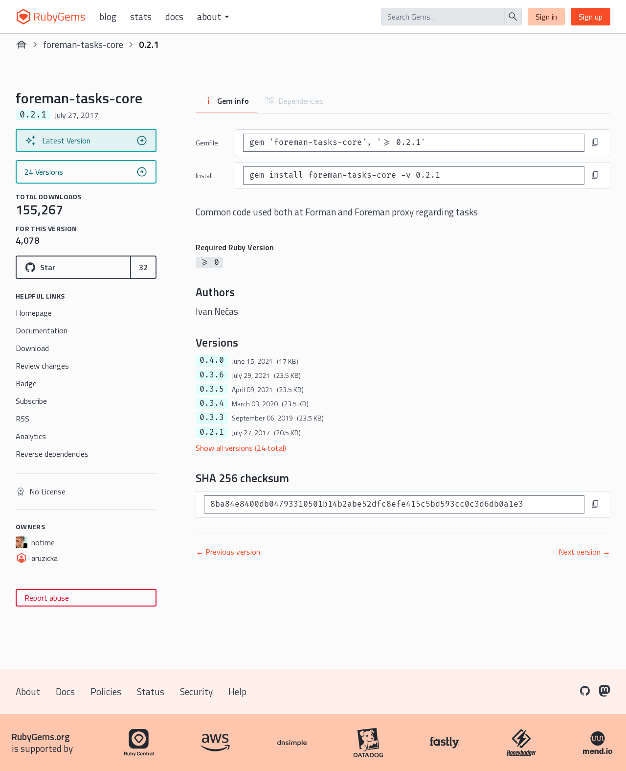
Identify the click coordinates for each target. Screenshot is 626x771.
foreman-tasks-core (83, 44)
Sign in (546, 17)
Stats (141, 16)
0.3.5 (212, 389)
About (28, 691)
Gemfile (207, 143)
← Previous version (228, 552)
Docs (174, 16)
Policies (105, 691)
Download (32, 348)
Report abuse (46, 598)
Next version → (584, 552)
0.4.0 (212, 360)
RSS (22, 418)
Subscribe (31, 401)
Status (150, 691)
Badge (26, 383)
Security (196, 691)
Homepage (34, 313)
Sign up (591, 17)
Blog (107, 16)
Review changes (42, 366)
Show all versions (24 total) (241, 448)
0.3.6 (212, 375)
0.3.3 (212, 417)
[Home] (21, 44)
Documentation (41, 330)
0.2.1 (212, 432)
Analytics (31, 436)
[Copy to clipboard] (595, 142)
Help (237, 691)
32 (143, 267)
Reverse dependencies (52, 454)
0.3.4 (212, 403)
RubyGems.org (41, 736)
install (204, 175)
